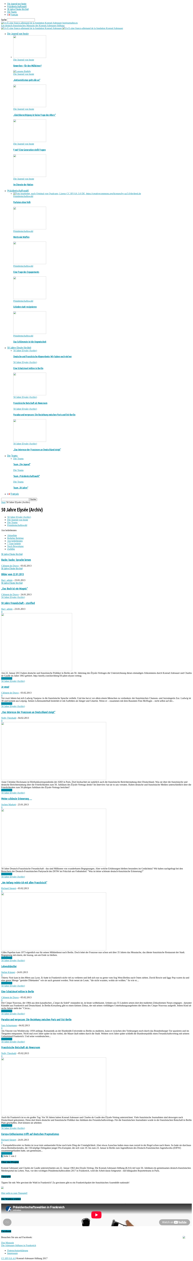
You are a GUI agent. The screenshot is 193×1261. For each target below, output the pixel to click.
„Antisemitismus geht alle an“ (26, 80)
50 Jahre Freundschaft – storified (18, 603)
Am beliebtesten (15, 541)
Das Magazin (7, 1242)
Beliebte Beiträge (15, 538)
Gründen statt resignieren (25, 306)
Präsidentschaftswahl (17, 6)
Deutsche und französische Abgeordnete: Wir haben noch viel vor (42, 356)
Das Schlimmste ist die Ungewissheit (29, 341)
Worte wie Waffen (21, 237)
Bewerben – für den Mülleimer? (27, 65)
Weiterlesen (6, 678)
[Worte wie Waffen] (29, 228)
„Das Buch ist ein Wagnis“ (14, 588)
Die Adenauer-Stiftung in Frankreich (18, 1245)
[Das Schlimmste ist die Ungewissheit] (29, 333)
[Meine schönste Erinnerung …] (53, 866)
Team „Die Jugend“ (21, 464)
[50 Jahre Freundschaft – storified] (36, 670)
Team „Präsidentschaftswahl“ (26, 476)
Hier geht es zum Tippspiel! (14, 1193)
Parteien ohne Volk (21, 202)
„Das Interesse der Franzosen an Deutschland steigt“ (37, 449)
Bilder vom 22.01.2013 (12, 574)
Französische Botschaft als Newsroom (30, 403)
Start (3, 502)
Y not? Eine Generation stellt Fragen (29, 149)
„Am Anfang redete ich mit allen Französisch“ (24, 882)
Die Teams (12, 12)
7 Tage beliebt (14, 543)
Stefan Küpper (8, 972)
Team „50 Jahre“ (20, 487)
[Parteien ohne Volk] (77, 193)
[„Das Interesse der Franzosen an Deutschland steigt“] (29, 441)
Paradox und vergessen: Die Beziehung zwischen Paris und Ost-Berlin (44, 414)
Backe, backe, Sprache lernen (16, 559)
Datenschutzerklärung (17, 1250)
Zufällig (11, 549)
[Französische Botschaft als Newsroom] (29, 394)
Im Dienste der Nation (23, 184)
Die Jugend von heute (16, 3)
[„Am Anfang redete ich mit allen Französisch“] (53, 949)
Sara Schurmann (9, 1025)
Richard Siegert (8, 888)
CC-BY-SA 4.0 (8, 1258)
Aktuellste (12, 535)
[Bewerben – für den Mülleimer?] (29, 57)
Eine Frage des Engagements (26, 272)
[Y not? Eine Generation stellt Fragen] (29, 141)
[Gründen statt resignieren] (29, 298)
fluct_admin (7, 580)
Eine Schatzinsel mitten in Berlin (28, 368)
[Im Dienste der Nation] (29, 176)
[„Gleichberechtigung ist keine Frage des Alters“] (29, 106)
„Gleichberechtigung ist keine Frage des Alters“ (34, 115)
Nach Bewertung (15, 546)
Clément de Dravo (10, 565)
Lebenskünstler (9, 966)
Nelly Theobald (8, 718)
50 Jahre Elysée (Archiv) (18, 9)
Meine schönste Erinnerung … (16, 798)
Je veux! (5, 686)
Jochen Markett (8, 804)
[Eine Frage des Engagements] (29, 263)
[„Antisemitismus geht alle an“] (22, 71)
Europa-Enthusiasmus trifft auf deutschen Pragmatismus (30, 1134)
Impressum (12, 1253)
